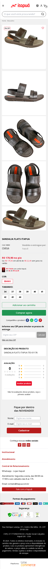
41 (42, 291)
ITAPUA (5, 248)
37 (12, 291)
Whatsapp (31, 320)
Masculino (10, 21)
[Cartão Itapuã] (7, 503)
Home (4, 21)
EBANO (7, 281)
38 (20, 291)
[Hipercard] (29, 503)
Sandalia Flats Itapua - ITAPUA (20, 5)
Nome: (11, 418)
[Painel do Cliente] (41, 5)
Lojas (37, 5)
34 (5, 291)
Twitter (36, 320)
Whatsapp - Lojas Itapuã (13, 471)
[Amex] (40, 503)
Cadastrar (24, 430)
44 (20, 297)
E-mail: (11, 424)
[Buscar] (42, 14)
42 (5, 297)
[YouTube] (28, 445)
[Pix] (45, 503)
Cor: (4, 276)
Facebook (27, 320)
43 (12, 297)
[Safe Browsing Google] (15, 515)
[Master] (23, 503)
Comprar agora (24, 312)
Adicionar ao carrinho (24, 305)
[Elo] (35, 503)
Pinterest (40, 320)
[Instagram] (24, 445)
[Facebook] (19, 445)
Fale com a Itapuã (24, 489)
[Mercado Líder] (28, 515)
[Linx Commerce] (28, 563)
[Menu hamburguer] (3, 6)
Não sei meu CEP (9, 340)
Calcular (41, 334)
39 (27, 291)
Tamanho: (7, 287)
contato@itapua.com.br (18, 484)
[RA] (37, 515)
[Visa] (17, 503)
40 (35, 291)
